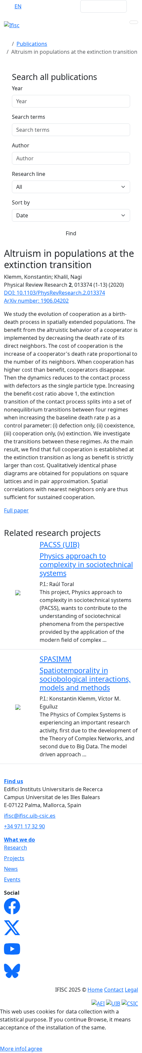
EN (18, 6)
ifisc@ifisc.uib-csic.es (29, 815)
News (11, 868)
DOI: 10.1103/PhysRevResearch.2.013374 (54, 292)
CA (44, 6)
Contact (114, 989)
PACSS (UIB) (60, 544)
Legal (131, 989)
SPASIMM (56, 659)
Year (17, 88)
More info (12, 1048)
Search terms (28, 116)
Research (15, 847)
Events (12, 879)
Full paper (16, 510)
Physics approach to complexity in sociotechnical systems (86, 564)
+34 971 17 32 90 (24, 826)
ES (31, 6)
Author (20, 145)
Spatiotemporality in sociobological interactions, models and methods (85, 678)
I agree (33, 1048)
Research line (28, 174)
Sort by (21, 202)
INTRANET (62, 6)
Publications (32, 43)
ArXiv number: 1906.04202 (36, 300)
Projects (14, 858)
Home (95, 989)
